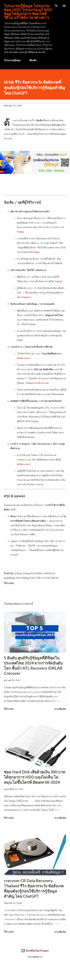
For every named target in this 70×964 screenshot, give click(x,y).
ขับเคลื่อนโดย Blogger (37, 950)
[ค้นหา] (56, 6)
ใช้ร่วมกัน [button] (9, 583)
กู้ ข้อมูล (18, 573)
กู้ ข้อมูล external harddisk (39, 573)
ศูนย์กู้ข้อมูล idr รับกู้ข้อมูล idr (19, 577)
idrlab (54, 577)
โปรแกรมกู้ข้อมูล (12, 60)
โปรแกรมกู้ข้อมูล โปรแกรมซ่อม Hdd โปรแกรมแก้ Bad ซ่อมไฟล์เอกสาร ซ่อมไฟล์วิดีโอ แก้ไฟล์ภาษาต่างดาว (28, 11)
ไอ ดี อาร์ (40, 577)
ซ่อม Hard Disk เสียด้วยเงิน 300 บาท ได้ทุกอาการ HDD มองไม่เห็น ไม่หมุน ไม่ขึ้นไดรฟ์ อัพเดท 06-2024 (34, 776)
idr (47, 577)
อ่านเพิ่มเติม (60, 708)
